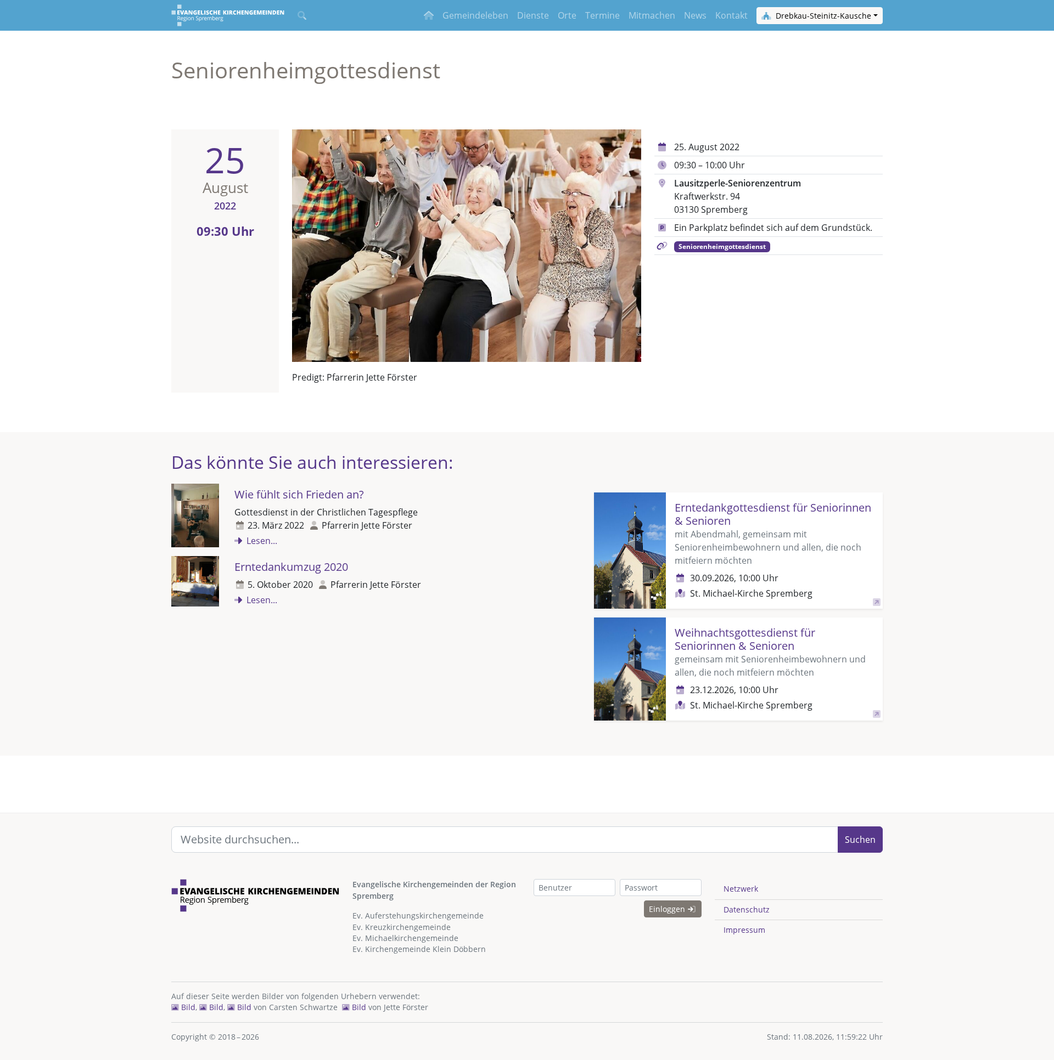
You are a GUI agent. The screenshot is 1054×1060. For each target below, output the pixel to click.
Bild (187, 1007)
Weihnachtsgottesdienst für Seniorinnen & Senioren (745, 639)
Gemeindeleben (475, 15)
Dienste (533, 15)
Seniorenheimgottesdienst (722, 246)
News (695, 15)
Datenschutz (747, 909)
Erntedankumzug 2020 (291, 566)
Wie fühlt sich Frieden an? (299, 494)
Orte (567, 15)
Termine (602, 15)
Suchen (860, 840)
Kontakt (731, 15)
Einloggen (668, 909)
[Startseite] (227, 15)
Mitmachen (652, 15)
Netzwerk (741, 888)
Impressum (744, 930)
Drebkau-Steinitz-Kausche (822, 15)
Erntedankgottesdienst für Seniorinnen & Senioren (773, 514)
